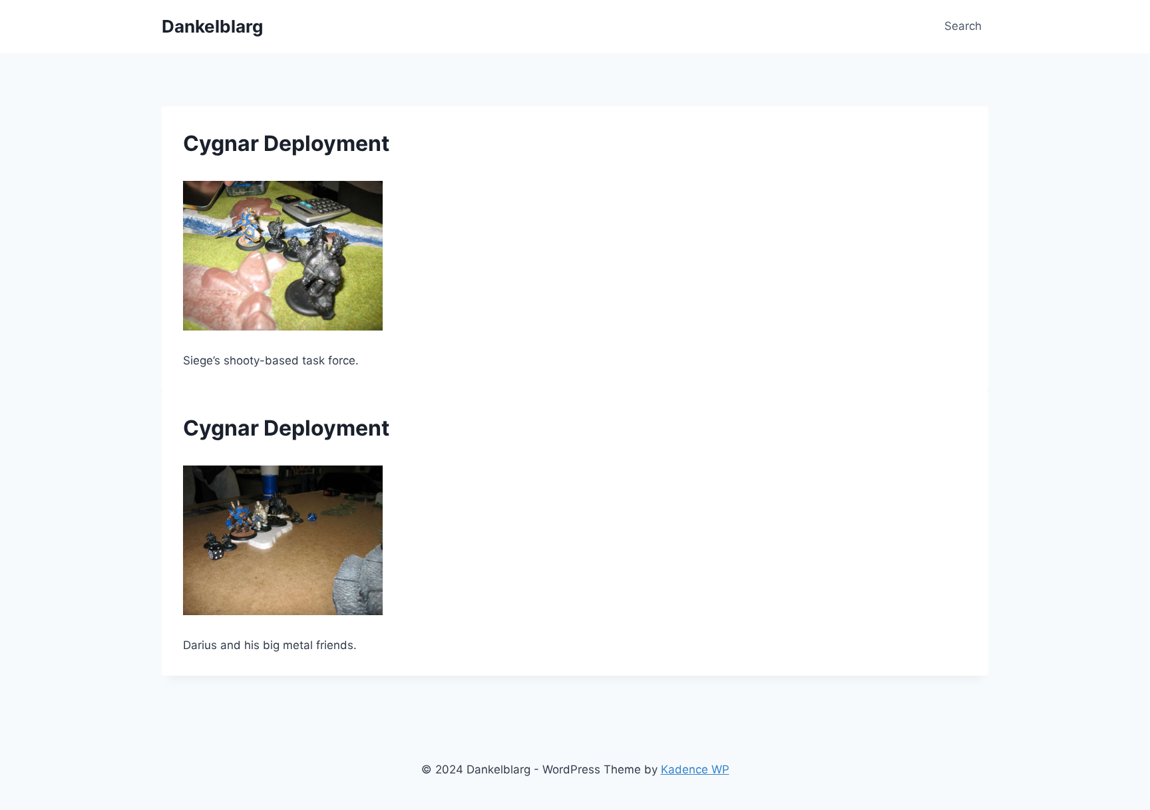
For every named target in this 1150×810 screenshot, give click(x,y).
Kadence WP (695, 769)
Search (963, 26)
